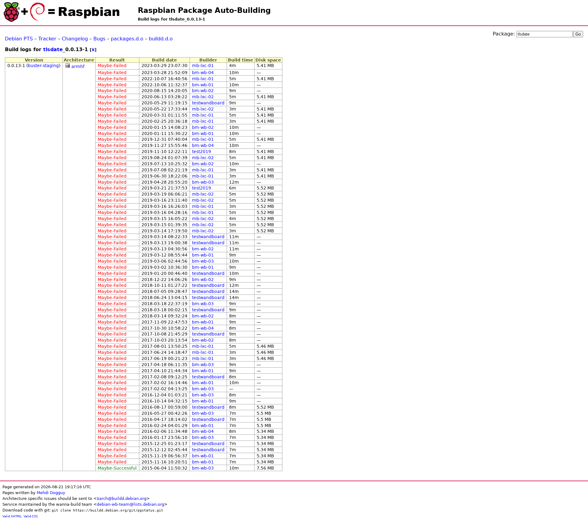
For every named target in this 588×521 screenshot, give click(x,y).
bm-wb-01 (203, 84)
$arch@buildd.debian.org (121, 498)
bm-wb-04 (203, 72)
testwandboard (208, 102)
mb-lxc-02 (203, 96)
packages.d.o (127, 39)
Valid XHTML (12, 516)
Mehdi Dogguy (51, 492)
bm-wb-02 (203, 90)
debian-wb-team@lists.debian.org (130, 504)
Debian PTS (19, 39)
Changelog (75, 39)
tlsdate (53, 49)
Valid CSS (31, 516)
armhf (78, 66)
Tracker (47, 39)
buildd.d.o (161, 39)
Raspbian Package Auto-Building (204, 10)
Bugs (99, 39)
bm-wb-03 (203, 182)
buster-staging (43, 65)
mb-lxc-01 (203, 65)
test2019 (201, 151)
